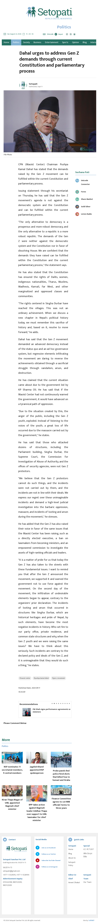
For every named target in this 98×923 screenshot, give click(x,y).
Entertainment (51, 42)
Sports (65, 42)
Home (70, 849)
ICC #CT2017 (88, 849)
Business (37, 42)
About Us (72, 858)
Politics (16, 42)
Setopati (33, 84)
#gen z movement (58, 678)
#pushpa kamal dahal (41, 678)
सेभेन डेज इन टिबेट (87, 855)
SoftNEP (91, 920)
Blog (85, 42)
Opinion (75, 42)
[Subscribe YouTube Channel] (74, 34)
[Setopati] (16, 849)
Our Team (87, 882)
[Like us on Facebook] (67, 34)
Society (26, 42)
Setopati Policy (71, 864)
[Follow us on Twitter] (70, 34)
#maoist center (24, 678)
